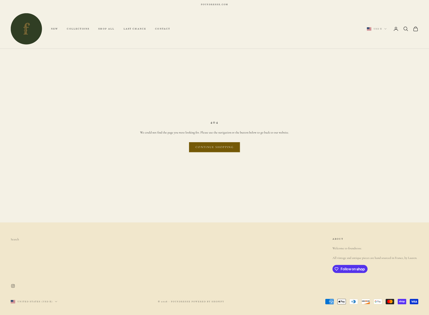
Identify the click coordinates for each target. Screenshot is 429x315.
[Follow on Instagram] (13, 286)
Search (15, 239)
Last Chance (135, 28)
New (54, 28)
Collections (78, 28)
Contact (162, 28)
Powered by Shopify (208, 301)
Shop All (106, 28)
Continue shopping (214, 147)
